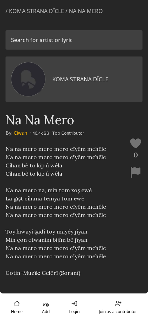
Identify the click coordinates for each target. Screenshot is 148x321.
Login (74, 311)
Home (17, 311)
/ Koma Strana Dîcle (35, 11)
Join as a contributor (118, 311)
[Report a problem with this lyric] (135, 172)
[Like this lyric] (135, 143)
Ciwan (20, 133)
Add (46, 311)
